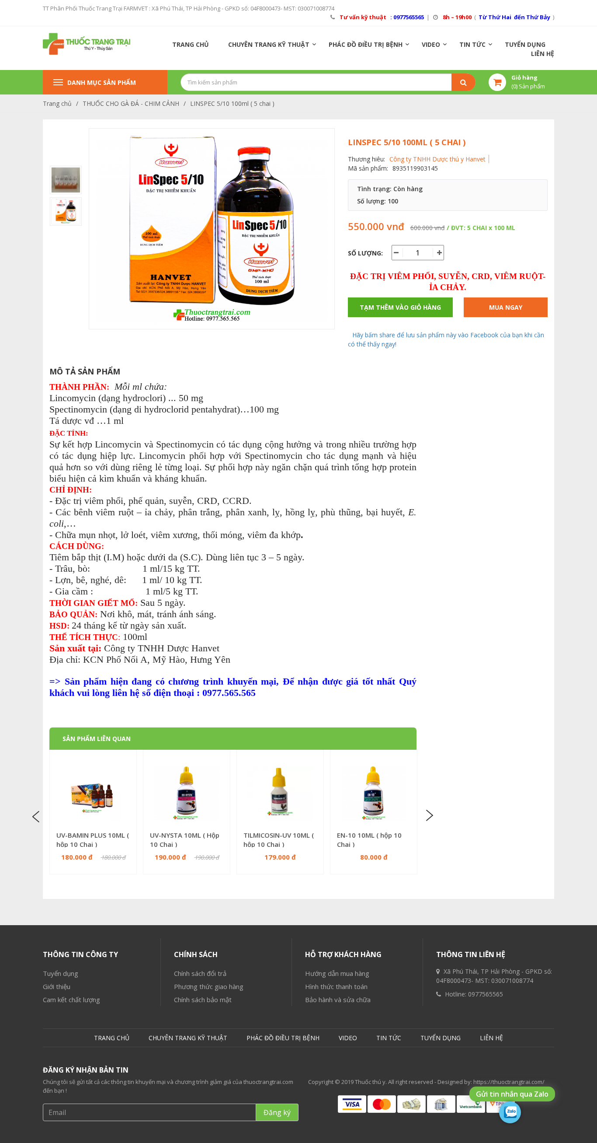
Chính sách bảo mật (203, 999)
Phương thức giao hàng (208, 986)
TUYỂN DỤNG (525, 44)
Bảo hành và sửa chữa (338, 999)
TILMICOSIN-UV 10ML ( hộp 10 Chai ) (278, 840)
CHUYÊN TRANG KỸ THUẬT (268, 44)
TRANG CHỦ (190, 44)
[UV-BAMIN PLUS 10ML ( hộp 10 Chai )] (93, 793)
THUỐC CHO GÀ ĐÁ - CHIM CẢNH (131, 103)
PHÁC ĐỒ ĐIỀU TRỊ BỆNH (366, 44)
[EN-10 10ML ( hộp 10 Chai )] (373, 793)
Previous (37, 816)
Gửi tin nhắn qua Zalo (512, 1094)
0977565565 (485, 994)
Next (429, 816)
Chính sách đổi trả (200, 973)
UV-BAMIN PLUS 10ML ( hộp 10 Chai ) (92, 840)
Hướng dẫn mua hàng (337, 973)
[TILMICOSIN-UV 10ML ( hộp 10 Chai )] (280, 793)
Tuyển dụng (60, 973)
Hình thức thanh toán (336, 986)
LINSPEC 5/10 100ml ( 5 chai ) (232, 103)
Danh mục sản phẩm (101, 82)
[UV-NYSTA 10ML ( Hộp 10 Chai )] (186, 793)
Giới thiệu (56, 986)
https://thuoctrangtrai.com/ (509, 1082)
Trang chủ (57, 103)
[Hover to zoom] (212, 230)
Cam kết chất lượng (71, 999)
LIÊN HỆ (542, 53)
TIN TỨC (472, 44)
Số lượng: (365, 253)
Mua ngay (505, 307)
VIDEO (431, 44)
